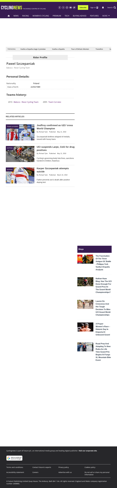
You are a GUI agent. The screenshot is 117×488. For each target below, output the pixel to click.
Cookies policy (90, 467)
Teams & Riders (12, 126)
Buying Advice (79, 16)
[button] (111, 7)
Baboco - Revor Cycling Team (26, 102)
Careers (35, 472)
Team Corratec (54, 102)
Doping (10, 148)
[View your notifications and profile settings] (103, 7)
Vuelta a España (58, 49)
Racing (25, 16)
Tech (67, 16)
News (16, 16)
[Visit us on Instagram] (67, 7)
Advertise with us (65, 472)
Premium (57, 16)
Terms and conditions (14, 467)
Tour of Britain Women (80, 49)
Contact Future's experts (41, 467)
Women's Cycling (41, 16)
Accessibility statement (15, 472)
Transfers (99, 49)
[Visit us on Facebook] (59, 7)
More (105, 16)
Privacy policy (63, 467)
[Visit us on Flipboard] (74, 7)
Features (94, 16)
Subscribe (83, 7)
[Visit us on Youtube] (70, 7)
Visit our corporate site (88, 451)
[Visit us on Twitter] (63, 7)
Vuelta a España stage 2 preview (32, 49)
